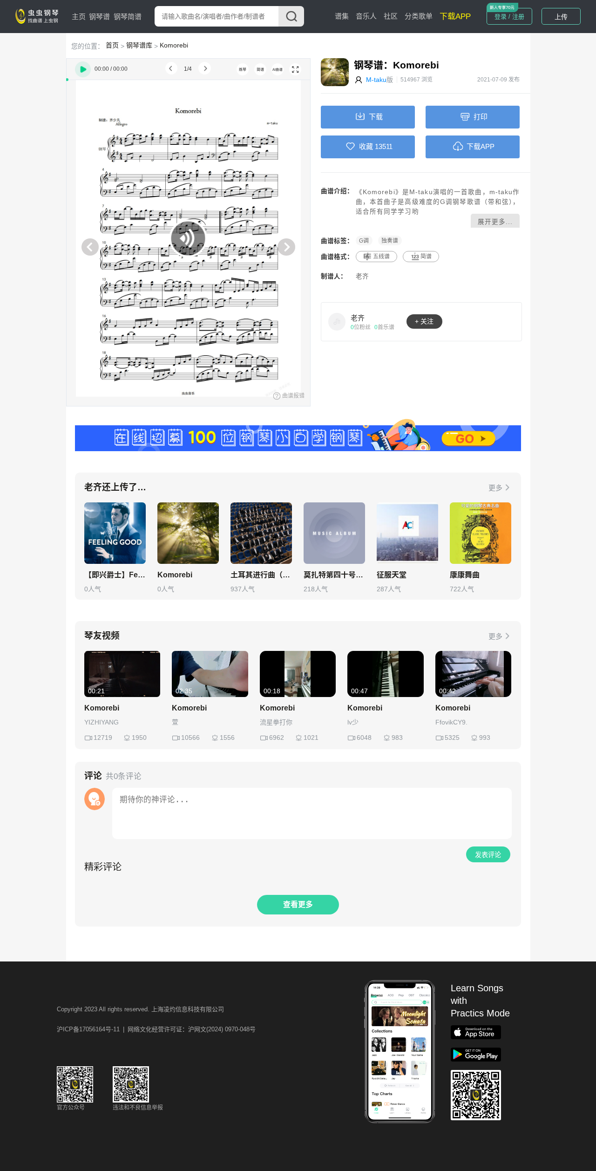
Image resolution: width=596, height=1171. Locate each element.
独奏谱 (389, 240)
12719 (103, 737)
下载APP (455, 16)
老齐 (362, 276)
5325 (452, 737)
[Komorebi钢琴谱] (188, 533)
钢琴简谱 (128, 16)
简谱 (426, 256)
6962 (276, 737)
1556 (227, 737)
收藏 (366, 146)
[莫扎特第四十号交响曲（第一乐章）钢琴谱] (334, 533)
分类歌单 (419, 16)
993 (484, 737)
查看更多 (298, 904)
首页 (112, 45)
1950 (139, 737)
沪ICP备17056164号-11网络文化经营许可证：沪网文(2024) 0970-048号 (156, 1029)
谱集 (342, 16)
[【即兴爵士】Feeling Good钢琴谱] (115, 533)
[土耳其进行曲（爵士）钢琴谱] (261, 533)
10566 (190, 737)
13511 (384, 146)
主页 (79, 16)
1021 (311, 737)
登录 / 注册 (509, 16)
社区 (391, 16)
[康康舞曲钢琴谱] (480, 533)
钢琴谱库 (139, 45)
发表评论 (488, 855)
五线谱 (381, 256)
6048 (364, 737)
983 (397, 737)
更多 (495, 488)
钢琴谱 (99, 16)
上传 (561, 16)
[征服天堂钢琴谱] (407, 533)
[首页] (38, 16)
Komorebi (174, 45)
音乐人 (366, 16)
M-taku (376, 79)
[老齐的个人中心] (337, 321)
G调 (364, 240)
